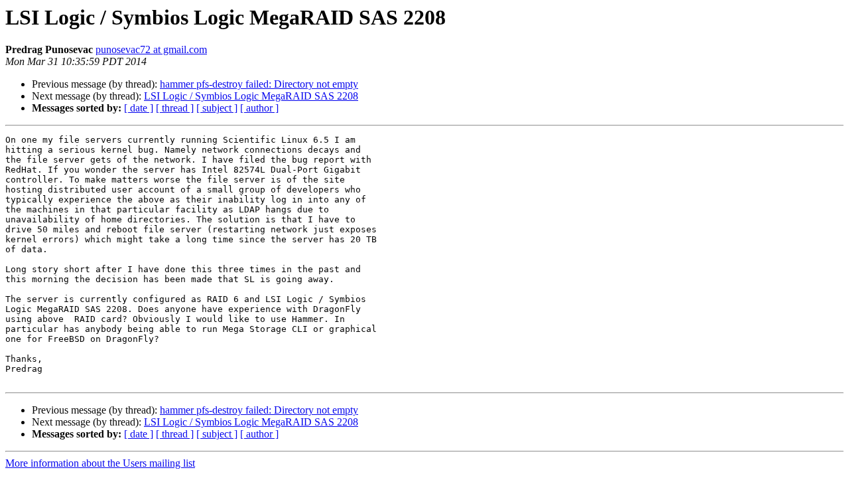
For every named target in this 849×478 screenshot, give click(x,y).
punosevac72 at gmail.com (151, 49)
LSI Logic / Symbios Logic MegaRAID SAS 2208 (251, 96)
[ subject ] (216, 108)
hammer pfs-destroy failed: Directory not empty (259, 84)
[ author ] (259, 108)
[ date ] (138, 108)
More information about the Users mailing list (100, 463)
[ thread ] (175, 108)
